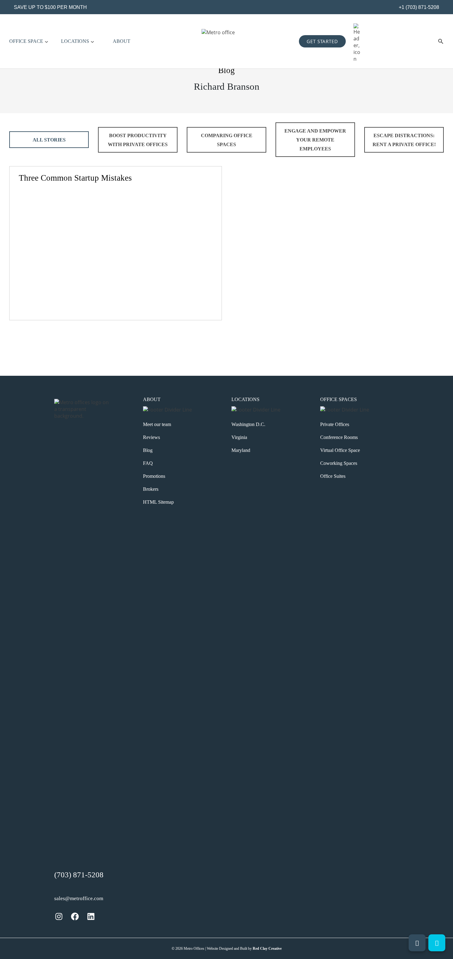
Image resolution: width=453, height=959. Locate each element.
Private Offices (334, 424)
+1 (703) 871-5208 (418, 7)
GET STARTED (322, 41)
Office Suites (332, 476)
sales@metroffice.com (78, 898)
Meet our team (157, 424)
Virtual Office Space (340, 450)
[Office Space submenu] (46, 41)
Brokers (150, 489)
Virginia (239, 437)
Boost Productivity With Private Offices (138, 140)
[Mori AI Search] (441, 41)
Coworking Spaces (338, 463)
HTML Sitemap (158, 502)
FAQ (148, 463)
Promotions (154, 476)
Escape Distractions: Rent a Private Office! (404, 140)
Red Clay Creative (267, 948)
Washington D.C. (248, 424)
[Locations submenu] (92, 41)
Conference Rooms (339, 437)
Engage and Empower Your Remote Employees (315, 139)
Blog (148, 450)
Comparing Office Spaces (226, 140)
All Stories (49, 139)
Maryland (240, 450)
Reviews (151, 437)
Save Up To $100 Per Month (50, 7)
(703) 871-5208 (79, 875)
